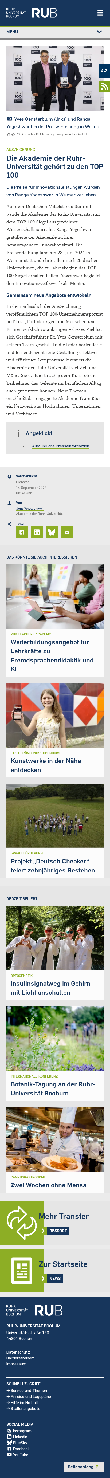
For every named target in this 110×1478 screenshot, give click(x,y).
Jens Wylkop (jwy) (30, 508)
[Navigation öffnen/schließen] (100, 13)
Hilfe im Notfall (24, 1402)
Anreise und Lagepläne (31, 1396)
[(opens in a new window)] (48, 13)
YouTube (20, 1454)
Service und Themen (29, 1390)
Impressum (16, 1363)
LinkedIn (20, 1436)
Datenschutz (18, 1351)
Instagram (22, 1430)
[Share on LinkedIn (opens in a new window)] (37, 532)
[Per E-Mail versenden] (67, 532)
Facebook (21, 1448)
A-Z (104, 70)
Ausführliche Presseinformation (60, 445)
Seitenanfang (83, 1466)
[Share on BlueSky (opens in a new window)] (52, 532)
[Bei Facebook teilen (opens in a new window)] (22, 532)
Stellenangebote (25, 1408)
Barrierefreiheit (20, 1357)
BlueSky (20, 1442)
